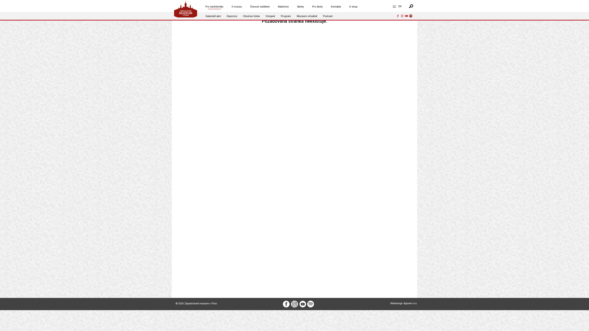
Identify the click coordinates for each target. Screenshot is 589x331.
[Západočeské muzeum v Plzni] (186, 10)
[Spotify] (411, 16)
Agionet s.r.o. (410, 303)
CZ (394, 6)
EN (399, 6)
